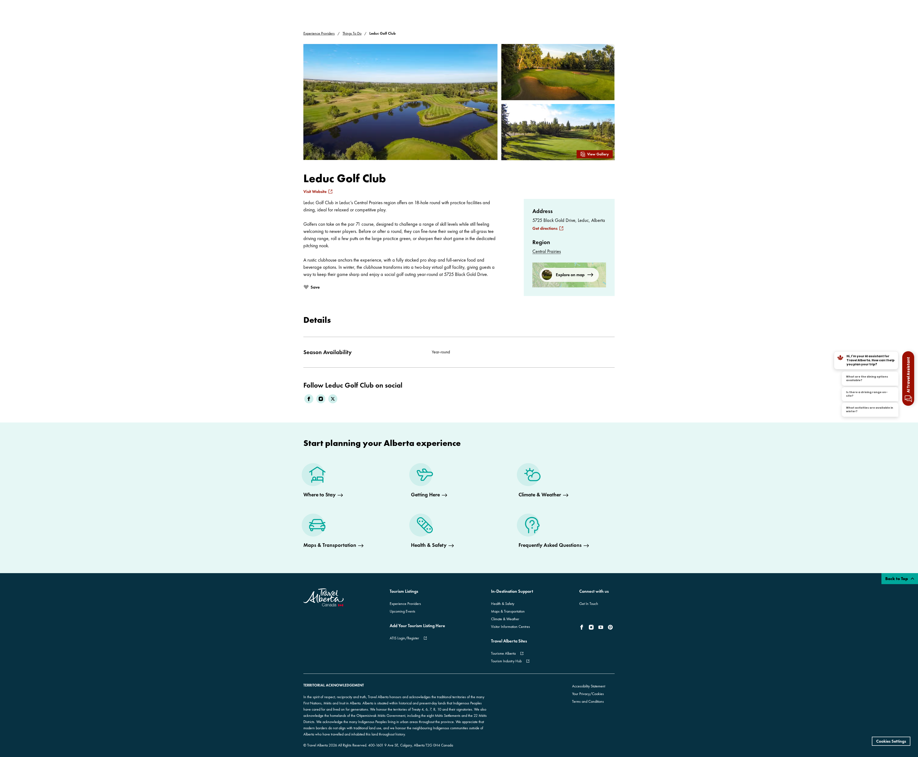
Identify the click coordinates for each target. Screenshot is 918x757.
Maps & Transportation (508, 611)
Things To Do (352, 33)
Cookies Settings (891, 741)
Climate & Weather (505, 618)
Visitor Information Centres (510, 626)
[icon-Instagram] (591, 627)
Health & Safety (502, 603)
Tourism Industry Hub (506, 661)
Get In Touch (588, 603)
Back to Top (897, 578)
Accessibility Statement (588, 686)
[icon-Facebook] (582, 627)
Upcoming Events (402, 611)
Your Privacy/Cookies (588, 693)
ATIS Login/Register (404, 638)
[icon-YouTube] (600, 627)
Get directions (544, 228)
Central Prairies (546, 251)
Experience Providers (319, 33)
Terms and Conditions (588, 701)
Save (315, 287)
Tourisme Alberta (503, 653)
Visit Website (315, 191)
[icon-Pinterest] (610, 627)
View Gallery (598, 154)
